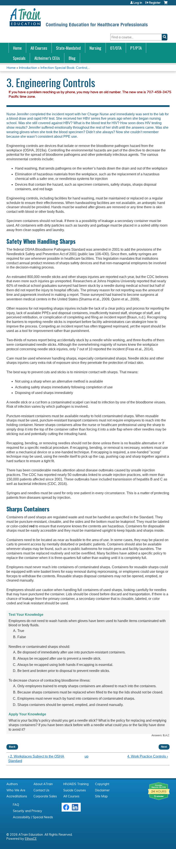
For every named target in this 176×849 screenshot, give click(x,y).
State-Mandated (68, 48)
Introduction (28, 67)
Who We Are (15, 790)
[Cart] (165, 4)
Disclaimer (102, 790)
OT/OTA (115, 48)
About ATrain (43, 784)
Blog (72, 58)
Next (164, 746)
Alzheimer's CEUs (47, 58)
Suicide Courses (74, 790)
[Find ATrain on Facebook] (66, 809)
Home (17, 48)
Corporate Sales (45, 796)
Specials (19, 58)
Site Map (101, 796)
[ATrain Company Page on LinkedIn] (75, 809)
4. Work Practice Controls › (147, 756)
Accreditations (16, 796)
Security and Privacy (27, 811)
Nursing (95, 48)
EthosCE (31, 839)
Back (12, 746)
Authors (12, 784)
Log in (138, 2)
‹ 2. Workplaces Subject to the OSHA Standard (36, 759)
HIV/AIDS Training (76, 784)
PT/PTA (136, 48)
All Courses (38, 48)
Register (155, 2)
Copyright (102, 784)
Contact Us (41, 790)
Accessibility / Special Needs (33, 817)
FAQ (16, 805)
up (86, 756)
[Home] (78, 17)
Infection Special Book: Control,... (65, 67)
